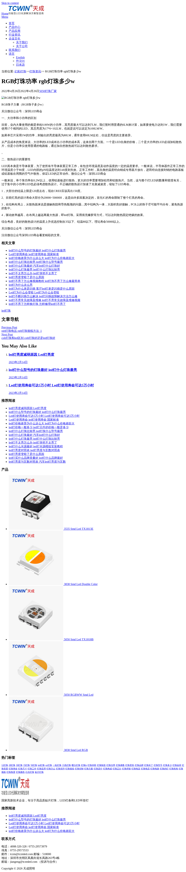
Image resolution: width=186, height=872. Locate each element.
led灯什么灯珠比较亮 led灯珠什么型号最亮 (36, 261)
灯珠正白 (117, 768)
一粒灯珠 (57, 765)
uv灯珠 (48, 765)
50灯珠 (34, 765)
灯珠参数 (120, 765)
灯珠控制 (79, 768)
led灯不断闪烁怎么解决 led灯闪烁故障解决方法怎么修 (43, 296)
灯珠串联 (92, 765)
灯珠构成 (107, 768)
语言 (12, 53)
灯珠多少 (167, 765)
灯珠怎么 (50, 768)
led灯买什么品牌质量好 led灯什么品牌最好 (36, 457)
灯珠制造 (101, 765)
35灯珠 (26, 765)
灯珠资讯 (35, 71)
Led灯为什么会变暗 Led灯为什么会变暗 (34, 292)
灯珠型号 (158, 765)
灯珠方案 (88, 768)
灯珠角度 (11, 772)
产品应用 (14, 30)
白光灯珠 (29, 772)
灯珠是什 (98, 768)
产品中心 (14, 27)
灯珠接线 (69, 768)
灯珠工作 (32, 768)
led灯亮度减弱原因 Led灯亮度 (27, 408)
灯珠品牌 (139, 765)
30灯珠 (19, 765)
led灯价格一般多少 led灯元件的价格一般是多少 (39, 427)
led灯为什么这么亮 (21, 284)
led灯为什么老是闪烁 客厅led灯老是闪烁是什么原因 (41, 288)
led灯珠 (6, 310)
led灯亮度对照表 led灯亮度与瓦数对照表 (34, 450)
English (20, 57)
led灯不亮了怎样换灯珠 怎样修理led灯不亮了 (37, 303)
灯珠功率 (110, 765)
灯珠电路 (154, 768)
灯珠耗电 (173, 768)
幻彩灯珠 (20, 71)
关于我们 (22, 42)
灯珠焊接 (126, 768)
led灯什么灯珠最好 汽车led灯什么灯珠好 (34, 265)
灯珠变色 (129, 765)
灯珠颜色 (20, 772)
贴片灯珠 (39, 772)
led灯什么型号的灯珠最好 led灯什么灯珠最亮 (37, 250)
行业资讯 (14, 34)
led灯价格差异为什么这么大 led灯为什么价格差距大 (41, 258)
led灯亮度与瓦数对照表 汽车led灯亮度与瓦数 (37, 461)
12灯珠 (4, 765)
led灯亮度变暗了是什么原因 (26, 277)
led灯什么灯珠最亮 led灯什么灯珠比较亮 (34, 269)
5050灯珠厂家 (48, 91)
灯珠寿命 (13, 768)
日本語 (20, 64)
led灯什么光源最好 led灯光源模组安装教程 (36, 446)
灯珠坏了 (148, 765)
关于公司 (22, 46)
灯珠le (84, 765)
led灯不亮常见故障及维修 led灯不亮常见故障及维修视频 (44, 300)
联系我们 (14, 49)
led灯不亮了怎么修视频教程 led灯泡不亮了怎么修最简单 (44, 281)
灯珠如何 (177, 765)
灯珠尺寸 (22, 768)
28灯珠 (12, 765)
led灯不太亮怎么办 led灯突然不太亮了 (33, 273)
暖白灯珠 (76, 765)
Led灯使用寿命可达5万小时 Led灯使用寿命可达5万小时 (44, 415)
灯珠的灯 (164, 768)
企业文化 (14, 38)
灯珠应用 (41, 768)
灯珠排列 (60, 768)
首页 (12, 23)
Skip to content (10, 3)
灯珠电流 (145, 768)
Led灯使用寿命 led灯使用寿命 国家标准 (34, 254)
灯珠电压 (136, 768)
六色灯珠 (66, 765)
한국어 (20, 60)
